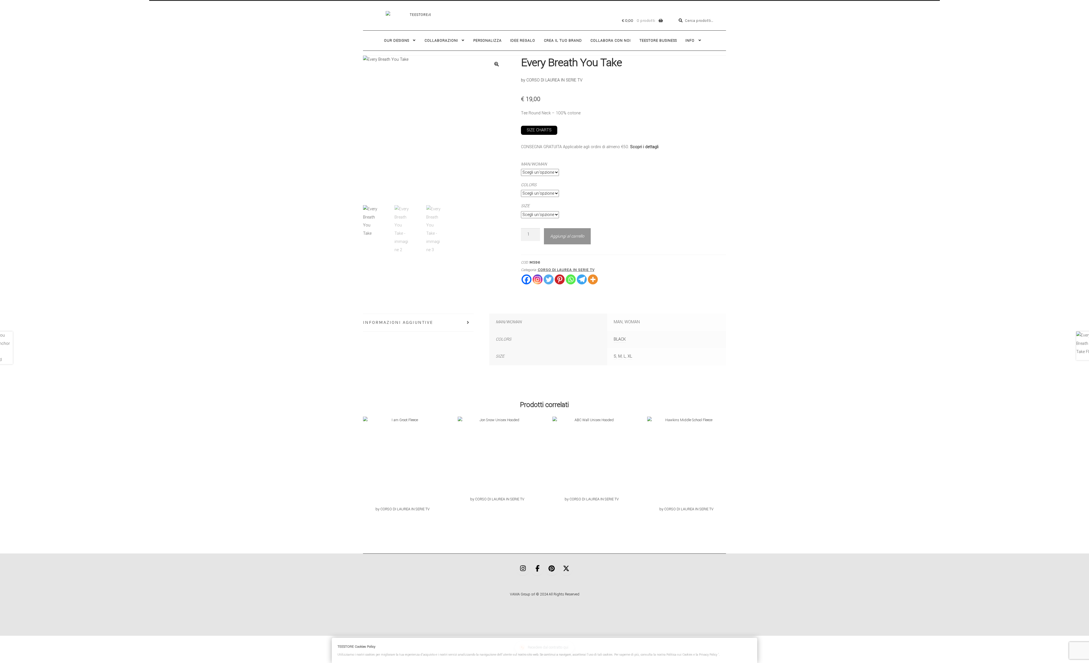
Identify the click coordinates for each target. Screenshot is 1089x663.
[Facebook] (526, 279)
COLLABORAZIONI (441, 40)
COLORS (529, 185)
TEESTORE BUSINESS (658, 40)
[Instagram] (538, 279)
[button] (496, 64)
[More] (593, 279)
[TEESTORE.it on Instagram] (522, 569)
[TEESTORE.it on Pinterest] (551, 569)
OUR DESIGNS (396, 40)
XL (630, 356)
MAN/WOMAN (534, 164)
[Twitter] (549, 279)
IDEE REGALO (522, 40)
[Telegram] (582, 279)
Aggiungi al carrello (567, 236)
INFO (690, 40)
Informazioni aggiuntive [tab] (398, 322)
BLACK (620, 339)
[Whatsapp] (571, 279)
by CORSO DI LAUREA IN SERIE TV (552, 80)
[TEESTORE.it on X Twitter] (566, 569)
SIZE (525, 206)
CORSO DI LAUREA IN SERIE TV (566, 269)
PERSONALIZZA (487, 40)
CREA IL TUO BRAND (563, 40)
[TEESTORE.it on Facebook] (537, 569)
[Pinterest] (560, 279)
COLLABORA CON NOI (610, 40)
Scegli (402, 464)
